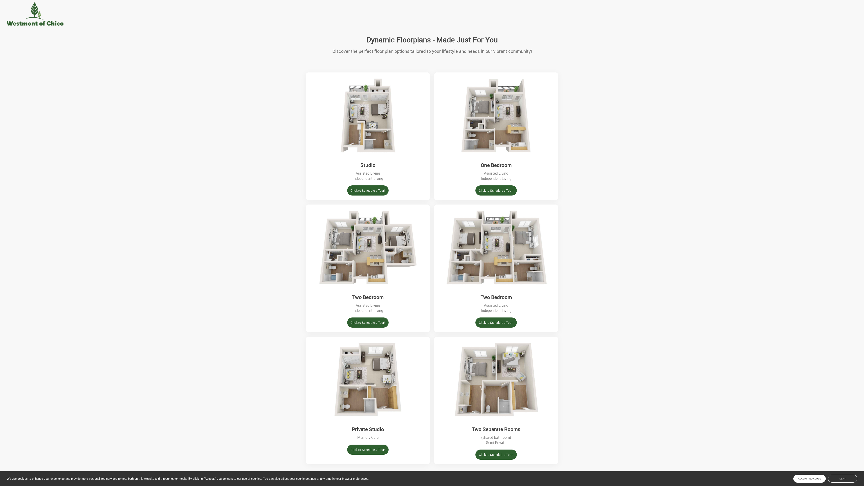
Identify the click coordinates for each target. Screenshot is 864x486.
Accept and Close (809, 478)
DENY (842, 478)
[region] (399, 478)
